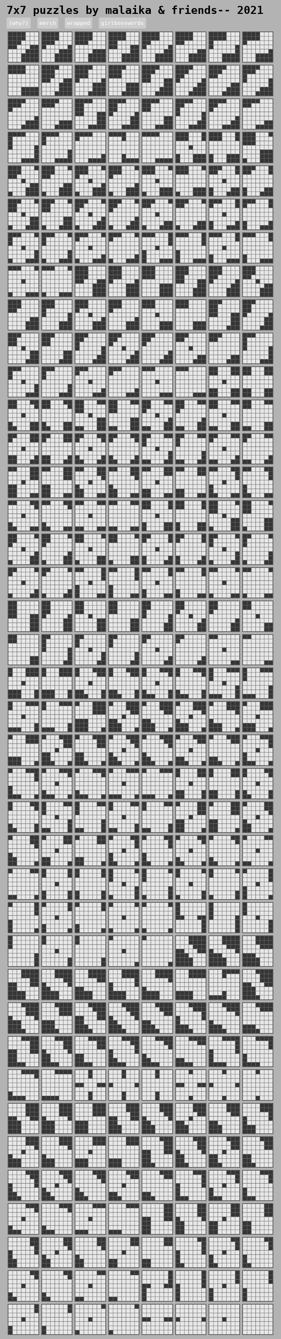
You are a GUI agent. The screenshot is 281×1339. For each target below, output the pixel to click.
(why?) (19, 23)
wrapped (78, 23)
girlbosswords (122, 23)
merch (48, 23)
